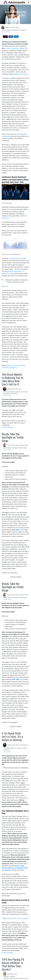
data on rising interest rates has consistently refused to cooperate (15, 868)
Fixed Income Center (13, 445)
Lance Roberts (24, 745)
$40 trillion (16, 530)
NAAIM (8, 254)
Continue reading (7, 427)
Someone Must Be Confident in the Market (14, 30)
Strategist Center (12, 974)
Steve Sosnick (15, 27)
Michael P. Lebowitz (9, 976)
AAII (7, 286)
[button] (5, 36)
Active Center (11, 389)
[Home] (14, 2)
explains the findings (20, 74)
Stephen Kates (24, 445)
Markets (8, 27)
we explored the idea (16, 258)
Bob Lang (18, 389)
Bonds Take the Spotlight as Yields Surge (15, 448)
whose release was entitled (15, 48)
